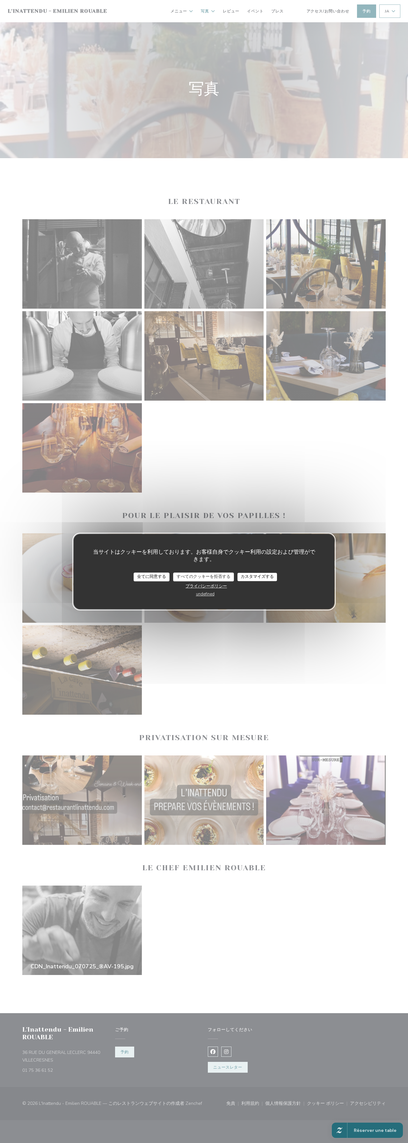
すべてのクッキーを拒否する (203, 576)
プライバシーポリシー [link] (206, 586)
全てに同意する (151, 576)
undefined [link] (205, 594)
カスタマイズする (257, 576)
